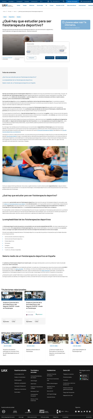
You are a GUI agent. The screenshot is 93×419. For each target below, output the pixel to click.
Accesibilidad (65, 417)
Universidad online (19, 374)
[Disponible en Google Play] (85, 379)
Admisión (90, 5)
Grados (25, 5)
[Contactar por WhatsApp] (48, 1)
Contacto (4, 1)
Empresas (27, 1)
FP (46, 5)
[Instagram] (87, 411)
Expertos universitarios (20, 389)
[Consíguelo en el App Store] (85, 375)
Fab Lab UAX (50, 391)
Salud (15, 11)
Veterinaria (33, 383)
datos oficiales (19, 269)
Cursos (51, 5)
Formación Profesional (20, 386)
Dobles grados (18, 380)
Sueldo (18, 17)
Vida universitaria (71, 5)
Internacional (82, 5)
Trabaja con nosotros (68, 374)
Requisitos (11, 17)
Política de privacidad (32, 417)
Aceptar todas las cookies (61, 57)
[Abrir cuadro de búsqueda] (63, 1)
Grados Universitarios (19, 377)
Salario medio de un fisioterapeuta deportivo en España (18, 83)
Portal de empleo (67, 377)
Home (4, 11)
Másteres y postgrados (20, 383)
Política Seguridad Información (8, 417)
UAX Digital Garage (51, 394)
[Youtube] (79, 411)
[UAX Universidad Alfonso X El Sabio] (7, 5)
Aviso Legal (21, 417)
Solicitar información (72, 1)
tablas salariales (46, 270)
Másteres (31, 5)
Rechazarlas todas (49, 57)
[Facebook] (76, 411)
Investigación (19, 1)
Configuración (31, 57)
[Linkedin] (81, 411)
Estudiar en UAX (60, 5)
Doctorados (40, 5)
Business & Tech (35, 391)
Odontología (34, 380)
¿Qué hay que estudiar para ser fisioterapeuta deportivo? (19, 77)
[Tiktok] (89, 411)
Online (18, 5)
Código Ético (55, 417)
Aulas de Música (51, 397)
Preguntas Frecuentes (68, 392)
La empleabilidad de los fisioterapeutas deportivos (17, 80)
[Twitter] (84, 411)
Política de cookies (45, 417)
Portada (9, 11)
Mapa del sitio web (68, 395)
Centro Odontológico (52, 383)
